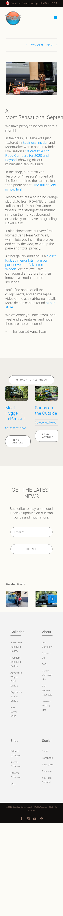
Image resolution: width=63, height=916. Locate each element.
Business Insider (35, 142)
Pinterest (47, 771)
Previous (36, 45)
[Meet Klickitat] (46, 599)
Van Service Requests (47, 690)
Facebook (47, 758)
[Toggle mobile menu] (56, 17)
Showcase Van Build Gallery (16, 646)
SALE (13, 784)
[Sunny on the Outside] (46, 388)
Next (49, 45)
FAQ (44, 664)
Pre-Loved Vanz (13, 711)
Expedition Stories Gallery (16, 696)
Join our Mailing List (46, 705)
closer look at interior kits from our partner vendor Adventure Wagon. (30, 262)
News (23, 428)
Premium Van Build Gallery (15, 662)
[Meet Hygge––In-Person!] (16, 388)
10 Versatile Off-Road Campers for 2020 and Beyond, (27, 155)
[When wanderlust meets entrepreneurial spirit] (17, 599)
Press (45, 751)
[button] (10, 599)
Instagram (47, 764)
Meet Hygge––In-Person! (15, 413)
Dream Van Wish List (47, 675)
